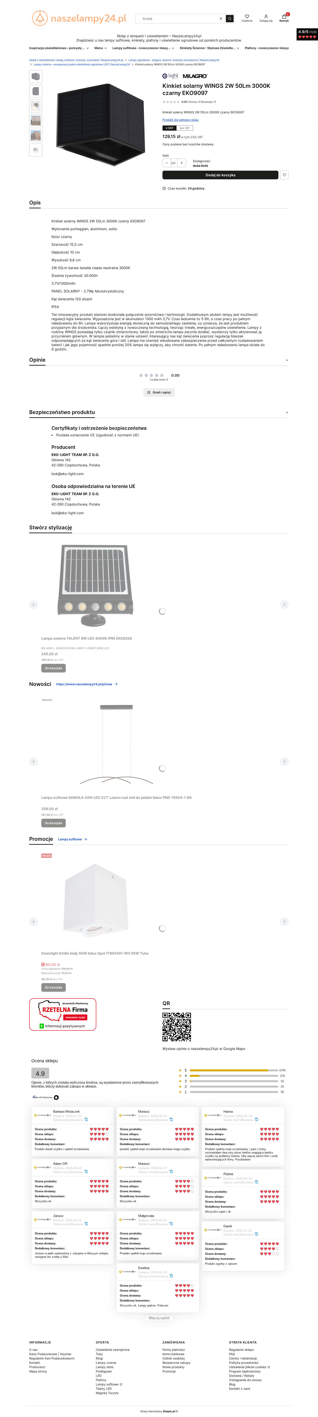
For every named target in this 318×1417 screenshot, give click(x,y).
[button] (230, 18)
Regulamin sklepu (241, 1349)
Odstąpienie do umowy (245, 1380)
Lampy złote (104, 1367)
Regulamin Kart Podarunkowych (51, 1358)
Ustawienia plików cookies (248, 1367)
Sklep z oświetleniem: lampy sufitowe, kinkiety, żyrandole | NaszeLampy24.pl (76, 60)
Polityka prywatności (244, 1362)
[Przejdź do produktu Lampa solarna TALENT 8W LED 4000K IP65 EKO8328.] (95, 585)
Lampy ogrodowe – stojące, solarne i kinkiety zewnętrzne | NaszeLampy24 (173, 60)
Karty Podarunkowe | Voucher (50, 1354)
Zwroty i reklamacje (243, 1358)
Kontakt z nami (239, 1388)
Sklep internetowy (157, 1411)
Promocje (169, 1371)
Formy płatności (173, 1349)
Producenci (37, 1367)
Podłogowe (104, 1371)
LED (98, 1375)
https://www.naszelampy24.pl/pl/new (84, 684)
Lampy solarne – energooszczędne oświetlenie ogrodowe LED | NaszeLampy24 (82, 64)
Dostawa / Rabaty (241, 1375)
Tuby (99, 1354)
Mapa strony (38, 1371)
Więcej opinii (159, 1318)
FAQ (232, 1354)
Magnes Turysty (107, 1393)
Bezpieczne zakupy (176, 1362)
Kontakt (34, 1362)
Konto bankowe (173, 1354)
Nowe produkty (173, 1367)
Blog (232, 1384)
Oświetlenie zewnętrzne (113, 1349)
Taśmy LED (104, 1388)
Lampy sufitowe (70, 839)
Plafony (101, 1380)
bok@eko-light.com (67, 474)
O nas (33, 1349)
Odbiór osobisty (173, 1358)
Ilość (165, 155)
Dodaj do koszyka (220, 175)
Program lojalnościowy (245, 1371)
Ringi (99, 1358)
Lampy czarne (106, 1362)
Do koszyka (53, 668)
